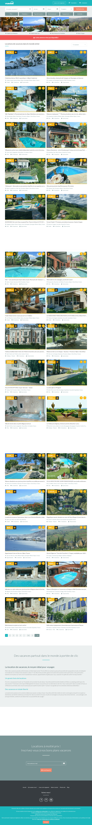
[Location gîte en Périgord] (67, 372)
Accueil (24, 787)
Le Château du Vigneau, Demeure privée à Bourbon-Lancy (63, 423)
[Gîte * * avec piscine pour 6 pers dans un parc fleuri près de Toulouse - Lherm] (25, 264)
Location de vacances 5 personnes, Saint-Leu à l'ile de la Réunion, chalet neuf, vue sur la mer (30, 517)
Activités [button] (80, 14)
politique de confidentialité (42, 811)
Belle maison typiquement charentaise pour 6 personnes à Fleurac (65, 625)
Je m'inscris (47, 770)
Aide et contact (54, 787)
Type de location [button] (38, 14)
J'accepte (46, 822)
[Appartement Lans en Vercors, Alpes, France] (25, 538)
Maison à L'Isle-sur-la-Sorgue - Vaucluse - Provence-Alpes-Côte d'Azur (66, 351)
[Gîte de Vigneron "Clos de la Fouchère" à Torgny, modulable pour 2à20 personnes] (57, 24)
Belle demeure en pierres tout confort (15, 625)
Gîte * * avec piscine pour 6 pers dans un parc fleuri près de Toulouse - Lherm (26, 279)
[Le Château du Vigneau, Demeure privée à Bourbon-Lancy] (67, 408)
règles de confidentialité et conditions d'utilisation (48, 819)
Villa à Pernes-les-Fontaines (35, 33)
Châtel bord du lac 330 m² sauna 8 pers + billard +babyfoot (21, 78)
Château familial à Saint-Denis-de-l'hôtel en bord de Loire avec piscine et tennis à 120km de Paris (32, 351)
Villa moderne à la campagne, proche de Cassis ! (60, 279)
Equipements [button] (66, 14)
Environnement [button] (52, 14)
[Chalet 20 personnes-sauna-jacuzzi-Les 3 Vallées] (25, 300)
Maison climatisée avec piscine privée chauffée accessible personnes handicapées (28, 481)
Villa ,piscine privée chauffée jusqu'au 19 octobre (60, 186)
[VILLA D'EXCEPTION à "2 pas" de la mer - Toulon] (25, 372)
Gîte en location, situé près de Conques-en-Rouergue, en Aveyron (65, 78)
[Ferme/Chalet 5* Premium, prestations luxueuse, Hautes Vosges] (67, 207)
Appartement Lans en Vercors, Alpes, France (17, 553)
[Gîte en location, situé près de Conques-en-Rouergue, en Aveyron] (67, 63)
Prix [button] (11, 14)
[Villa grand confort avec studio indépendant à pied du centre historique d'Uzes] (25, 135)
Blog (68, 787)
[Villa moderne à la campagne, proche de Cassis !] (67, 264)
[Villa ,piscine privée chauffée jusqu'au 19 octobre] (67, 171)
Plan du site (62, 787)
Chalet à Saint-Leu (12, 33)
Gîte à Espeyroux (81, 33)
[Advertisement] (46, 239)
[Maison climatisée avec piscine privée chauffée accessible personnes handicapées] (25, 466)
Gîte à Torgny (58, 33)
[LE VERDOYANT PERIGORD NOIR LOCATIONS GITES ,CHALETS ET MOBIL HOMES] (67, 300)
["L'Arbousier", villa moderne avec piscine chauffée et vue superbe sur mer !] (25, 171)
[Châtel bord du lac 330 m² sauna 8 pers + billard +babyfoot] (25, 63)
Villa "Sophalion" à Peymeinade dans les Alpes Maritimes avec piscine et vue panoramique (29, 114)
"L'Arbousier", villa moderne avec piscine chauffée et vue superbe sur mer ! (25, 186)
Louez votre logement (59, 3)
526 (28, 635)
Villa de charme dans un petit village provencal (18, 423)
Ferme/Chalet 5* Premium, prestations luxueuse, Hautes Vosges (64, 222)
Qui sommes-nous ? (32, 787)
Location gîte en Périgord (54, 387)
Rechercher (81, 9)
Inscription (74, 3)
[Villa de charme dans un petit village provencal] (25, 408)
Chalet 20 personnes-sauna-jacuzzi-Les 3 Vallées (18, 315)
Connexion (84, 3)
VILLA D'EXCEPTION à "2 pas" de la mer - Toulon (18, 387)
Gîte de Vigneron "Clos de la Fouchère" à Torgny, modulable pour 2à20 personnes (69, 553)
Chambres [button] (25, 14)
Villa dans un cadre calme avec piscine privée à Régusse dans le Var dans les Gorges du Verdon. (31, 589)
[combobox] (66, 9)
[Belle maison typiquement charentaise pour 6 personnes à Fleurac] (67, 610)
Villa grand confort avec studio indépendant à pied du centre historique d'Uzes (27, 150)
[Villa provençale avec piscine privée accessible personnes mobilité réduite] (34, 24)
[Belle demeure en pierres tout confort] (25, 610)
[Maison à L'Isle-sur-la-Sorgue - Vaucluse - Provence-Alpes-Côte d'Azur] (67, 336)
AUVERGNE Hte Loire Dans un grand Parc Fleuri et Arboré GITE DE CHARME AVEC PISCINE (31, 222)
